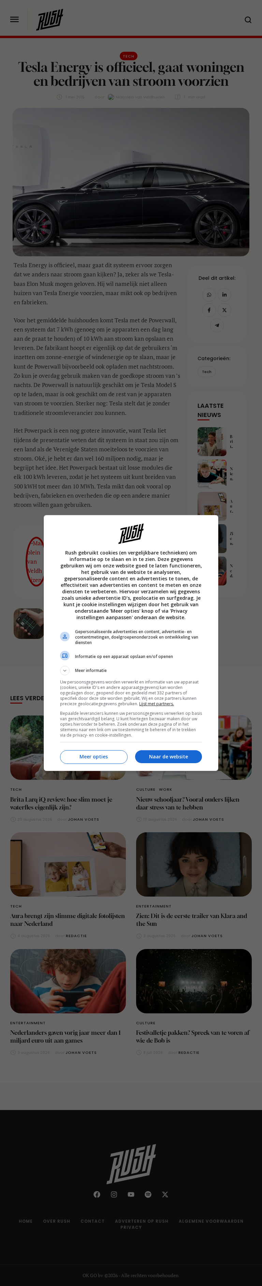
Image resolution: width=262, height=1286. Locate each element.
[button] (131, 670)
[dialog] (131, 643)
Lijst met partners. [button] (156, 704)
